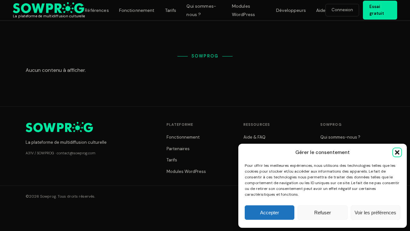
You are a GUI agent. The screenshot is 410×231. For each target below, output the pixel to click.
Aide (321, 10)
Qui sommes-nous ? (340, 137)
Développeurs (291, 10)
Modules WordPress (186, 171)
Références (97, 10)
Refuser (322, 212)
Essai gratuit (376, 10)
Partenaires (178, 148)
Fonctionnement (137, 10)
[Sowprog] (59, 127)
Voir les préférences (375, 212)
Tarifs (170, 10)
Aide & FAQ (254, 137)
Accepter (269, 212)
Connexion (342, 10)
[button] (397, 152)
